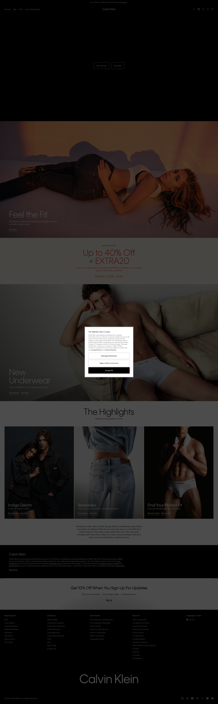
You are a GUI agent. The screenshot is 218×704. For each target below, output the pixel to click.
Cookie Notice (96, 350)
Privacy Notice (110, 350)
